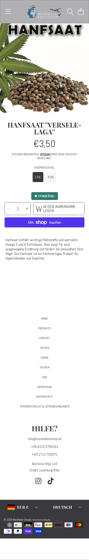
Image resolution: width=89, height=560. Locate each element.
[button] (8, 12)
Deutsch (62, 507)
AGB (44, 377)
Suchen (44, 367)
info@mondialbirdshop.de (44, 439)
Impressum (44, 387)
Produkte (44, 328)
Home (44, 318)
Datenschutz (44, 397)
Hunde (45, 358)
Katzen (44, 348)
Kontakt (44, 338)
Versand (45, 154)
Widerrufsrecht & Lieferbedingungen (44, 406)
